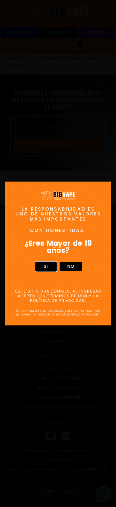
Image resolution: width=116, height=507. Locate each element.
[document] (58, 253)
